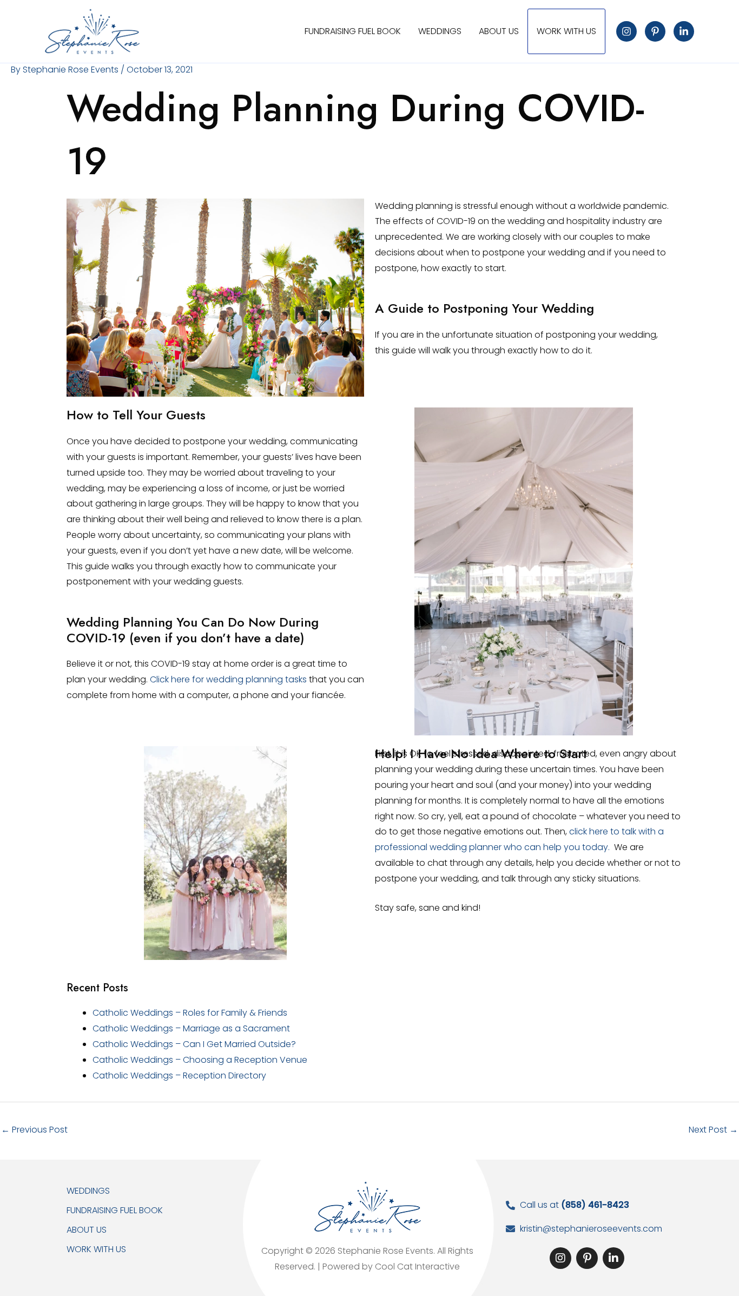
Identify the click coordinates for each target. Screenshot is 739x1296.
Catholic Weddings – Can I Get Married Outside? (194, 1044)
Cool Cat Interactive (417, 1266)
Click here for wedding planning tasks (228, 679)
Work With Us (96, 1249)
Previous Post (34, 1129)
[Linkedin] (684, 31)
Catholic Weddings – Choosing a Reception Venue (200, 1060)
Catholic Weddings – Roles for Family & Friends (190, 1012)
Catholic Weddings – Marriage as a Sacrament (191, 1028)
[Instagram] (626, 31)
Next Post (713, 1129)
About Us (87, 1229)
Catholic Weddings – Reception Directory (179, 1075)
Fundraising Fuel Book (115, 1210)
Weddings (88, 1191)
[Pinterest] (655, 31)
